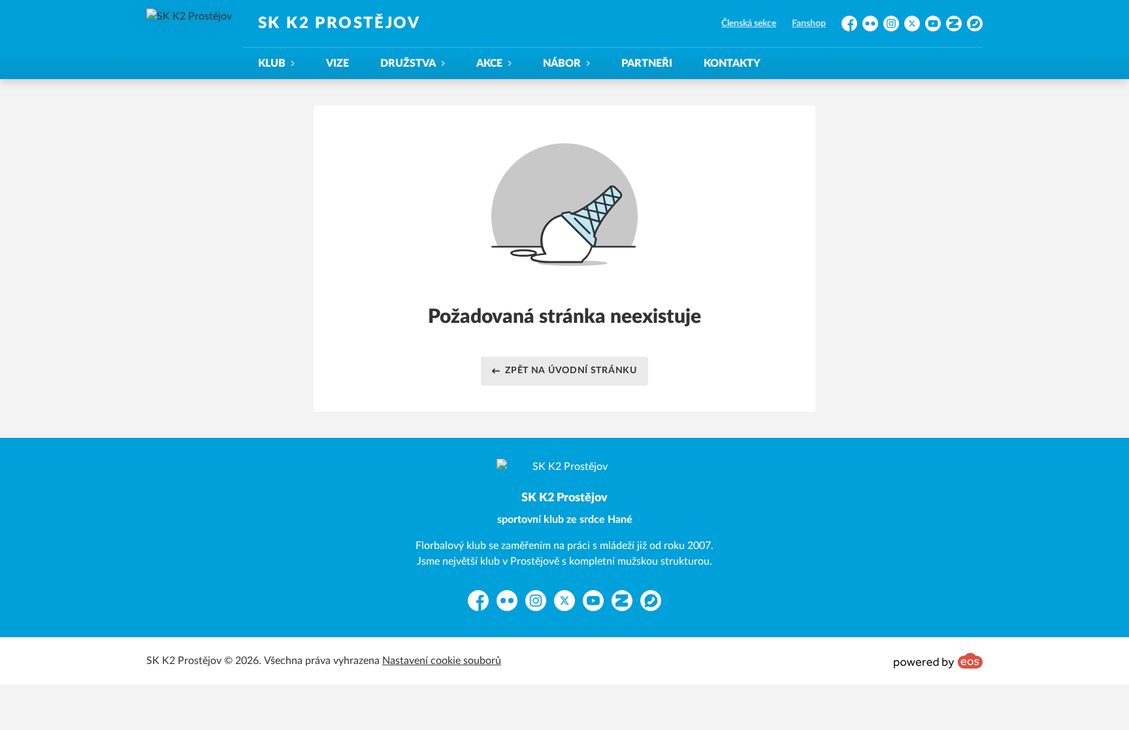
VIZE (337, 63)
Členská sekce (748, 23)
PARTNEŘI (646, 63)
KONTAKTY (732, 63)
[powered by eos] (938, 661)
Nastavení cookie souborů (441, 660)
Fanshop (809, 23)
